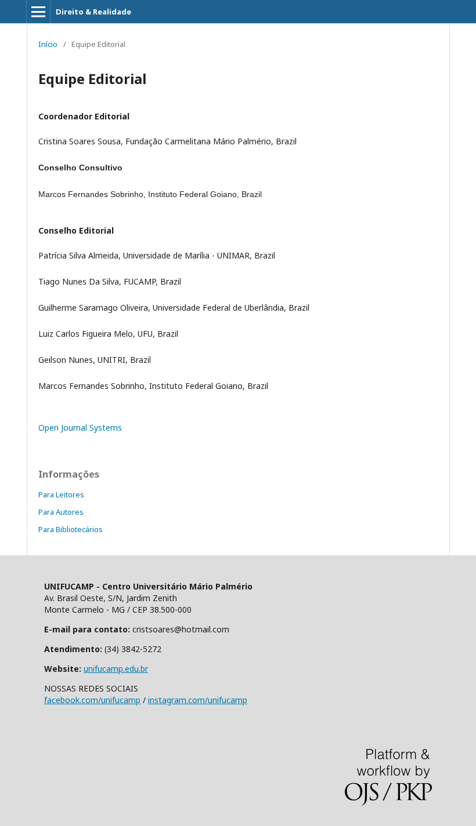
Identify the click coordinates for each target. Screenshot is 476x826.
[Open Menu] (38, 11)
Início (47, 44)
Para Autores (61, 512)
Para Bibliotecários (70, 529)
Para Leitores (61, 494)
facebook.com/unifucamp (92, 699)
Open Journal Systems (80, 427)
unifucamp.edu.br (116, 668)
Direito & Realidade (93, 11)
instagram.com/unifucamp (197, 699)
